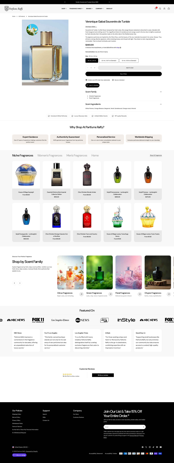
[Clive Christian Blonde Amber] (87, 175)
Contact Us (46, 420)
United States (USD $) (21, 447)
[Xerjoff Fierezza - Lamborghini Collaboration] (148, 175)
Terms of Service (17, 426)
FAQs (44, 417)
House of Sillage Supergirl (26, 192)
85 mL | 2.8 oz (92, 60)
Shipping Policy (16, 414)
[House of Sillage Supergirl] (26, 175)
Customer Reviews (78, 417)
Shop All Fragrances (156, 155)
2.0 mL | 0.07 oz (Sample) (109, 60)
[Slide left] (14, 283)
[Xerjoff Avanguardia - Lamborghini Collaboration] (26, 216)
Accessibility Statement (96, 453)
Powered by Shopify (32, 451)
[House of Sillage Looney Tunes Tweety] (148, 216)
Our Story (76, 414)
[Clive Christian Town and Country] (87, 216)
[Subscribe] (144, 427)
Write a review (103, 375)
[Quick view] (37, 165)
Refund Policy (16, 417)
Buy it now (123, 74)
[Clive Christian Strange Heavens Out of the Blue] (56, 216)
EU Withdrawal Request (19, 432)
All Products (22, 16)
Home (13, 16)
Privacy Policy (16, 420)
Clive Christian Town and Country (87, 234)
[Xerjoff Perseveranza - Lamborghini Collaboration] (117, 175)
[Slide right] (20, 283)
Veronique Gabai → (91, 26)
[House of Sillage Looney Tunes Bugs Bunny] (117, 216)
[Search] (160, 8)
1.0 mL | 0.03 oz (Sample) (129, 60)
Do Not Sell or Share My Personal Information (25, 429)
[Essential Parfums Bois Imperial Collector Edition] (56, 175)
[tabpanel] (87, 201)
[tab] (22, 155)
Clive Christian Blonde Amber (87, 192)
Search (45, 414)
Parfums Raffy (21, 451)
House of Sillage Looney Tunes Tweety (147, 234)
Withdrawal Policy (17, 423)
